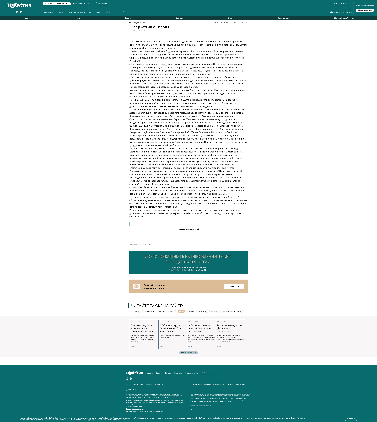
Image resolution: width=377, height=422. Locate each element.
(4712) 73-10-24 (217, 384)
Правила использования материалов (201, 406)
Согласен (351, 419)
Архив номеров (102, 4)
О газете (60, 12)
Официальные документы (76, 12)
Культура (179, 18)
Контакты (131, 389)
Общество (26, 18)
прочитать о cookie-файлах (74, 418)
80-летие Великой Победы (344, 18)
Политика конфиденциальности (135, 406)
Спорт (230, 18)
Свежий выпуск (48, 12)
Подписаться (233, 286)
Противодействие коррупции (134, 409)
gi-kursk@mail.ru (239, 384)
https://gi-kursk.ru (208, 398)
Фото (90, 12)
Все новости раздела (188, 353)
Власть (128, 18)
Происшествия (283, 18)
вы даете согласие (166, 418)
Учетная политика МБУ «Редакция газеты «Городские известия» (144, 411)
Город (77, 18)
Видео (98, 12)
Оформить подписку (365, 10)
